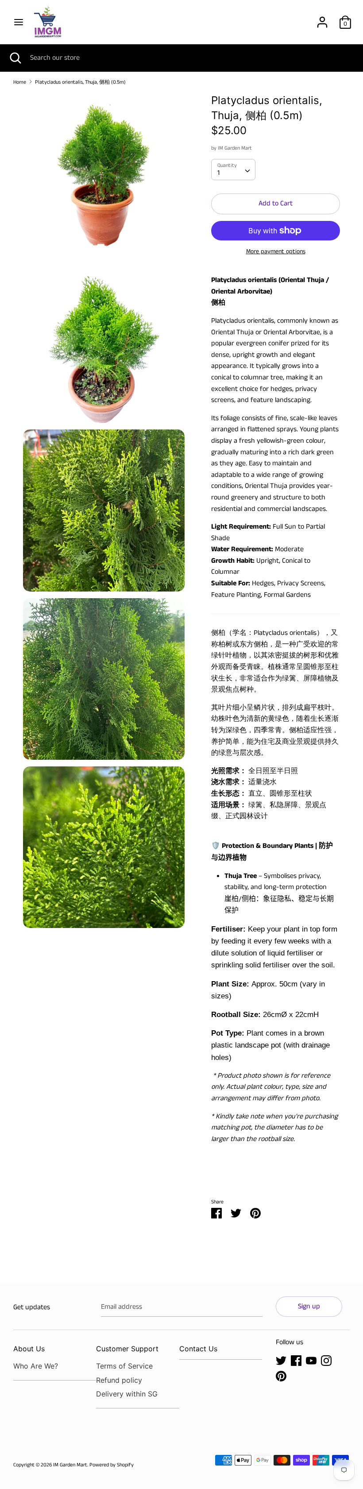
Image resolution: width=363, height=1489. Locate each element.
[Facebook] (296, 1360)
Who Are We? (35, 1365)
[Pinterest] (281, 1376)
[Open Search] (15, 58)
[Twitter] (281, 1360)
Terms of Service (124, 1365)
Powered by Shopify (111, 1465)
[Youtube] (311, 1360)
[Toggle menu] (18, 22)
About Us (29, 1348)
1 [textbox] (218, 173)
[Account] (322, 19)
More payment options (275, 252)
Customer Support (127, 1348)
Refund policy (119, 1380)
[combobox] (233, 169)
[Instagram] (326, 1360)
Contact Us (198, 1348)
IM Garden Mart (235, 148)
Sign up (309, 1306)
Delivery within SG (127, 1393)
